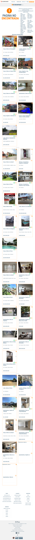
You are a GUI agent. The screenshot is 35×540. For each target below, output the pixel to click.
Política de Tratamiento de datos (17, 526)
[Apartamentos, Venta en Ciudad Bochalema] (25, 424)
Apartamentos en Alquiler (18, 495)
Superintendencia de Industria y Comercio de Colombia (17, 531)
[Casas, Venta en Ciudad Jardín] (9, 63)
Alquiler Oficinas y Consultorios (17, 501)
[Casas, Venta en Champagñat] (9, 41)
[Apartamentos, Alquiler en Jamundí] (9, 402)
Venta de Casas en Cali (7, 495)
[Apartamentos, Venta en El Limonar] (25, 267)
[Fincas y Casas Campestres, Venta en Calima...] (25, 108)
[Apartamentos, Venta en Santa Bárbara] (9, 334)
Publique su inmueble (31, 1)
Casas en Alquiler (17, 496)
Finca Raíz (13, 1)
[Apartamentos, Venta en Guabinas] (9, 311)
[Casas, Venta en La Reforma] (9, 85)
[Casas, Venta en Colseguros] (9, 221)
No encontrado (17, 4)
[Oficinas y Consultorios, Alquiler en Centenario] (25, 154)
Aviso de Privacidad (17, 527)
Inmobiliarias (19, 1)
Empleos (7, 513)
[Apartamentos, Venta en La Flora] (9, 447)
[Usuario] (28, 2)
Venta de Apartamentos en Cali (7, 496)
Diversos (7, 514)
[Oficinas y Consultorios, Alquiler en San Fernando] (25, 176)
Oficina (28, 495)
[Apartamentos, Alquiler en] (25, 447)
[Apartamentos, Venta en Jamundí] (25, 221)
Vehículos (7, 511)
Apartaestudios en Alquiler (17, 498)
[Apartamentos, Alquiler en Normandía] (25, 289)
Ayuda (28, 501)
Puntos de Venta (28, 496)
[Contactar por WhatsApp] (14, 47)
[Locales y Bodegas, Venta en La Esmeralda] (25, 41)
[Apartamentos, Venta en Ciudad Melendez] (25, 402)
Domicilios (28, 498)
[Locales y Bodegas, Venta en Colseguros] (25, 380)
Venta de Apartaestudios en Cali (7, 498)
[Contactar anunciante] (15, 47)
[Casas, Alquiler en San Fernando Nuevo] (25, 63)
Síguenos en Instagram (28, 504)
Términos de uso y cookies (17, 528)
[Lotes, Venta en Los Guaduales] (25, 198)
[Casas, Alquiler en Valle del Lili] (9, 108)
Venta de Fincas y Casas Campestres (6, 501)
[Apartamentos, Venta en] (9, 469)
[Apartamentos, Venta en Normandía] (25, 334)
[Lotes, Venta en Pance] (9, 380)
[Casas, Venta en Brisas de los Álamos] (9, 356)
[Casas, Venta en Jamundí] (9, 154)
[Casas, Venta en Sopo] (9, 198)
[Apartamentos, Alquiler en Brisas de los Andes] (25, 311)
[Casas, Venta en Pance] (9, 176)
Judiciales (7, 516)
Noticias (23, 1)
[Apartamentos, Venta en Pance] (25, 85)
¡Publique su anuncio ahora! (7, 508)
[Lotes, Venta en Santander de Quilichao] (9, 130)
